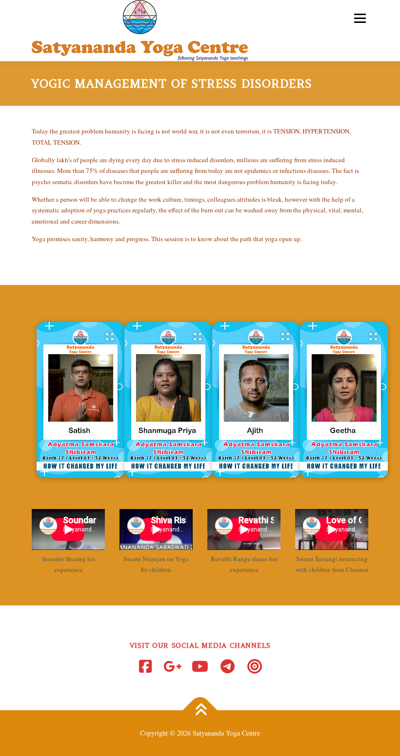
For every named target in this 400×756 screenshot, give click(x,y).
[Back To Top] (200, 710)
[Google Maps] (172, 666)
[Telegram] (227, 666)
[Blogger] (254, 666)
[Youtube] (200, 666)
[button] (80, 400)
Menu (359, 18)
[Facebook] (145, 666)
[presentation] (80, 470)
